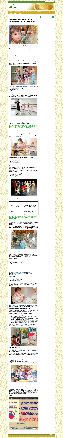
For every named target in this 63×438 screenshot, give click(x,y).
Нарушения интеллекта (37, 11)
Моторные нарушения (47, 11)
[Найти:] (49, 1)
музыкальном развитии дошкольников (18, 272)
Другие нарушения (12, 13)
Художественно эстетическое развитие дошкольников (18, 86)
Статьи (19, 13)
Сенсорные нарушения (27, 11)
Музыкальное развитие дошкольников (15, 305)
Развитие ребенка (16, 16)
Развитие (11, 11)
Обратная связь (52, 434)
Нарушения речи (18, 11)
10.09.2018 (12, 23)
